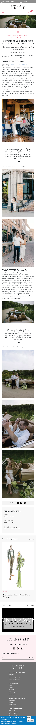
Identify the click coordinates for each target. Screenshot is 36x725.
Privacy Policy (12, 695)
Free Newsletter (6, 658)
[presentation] (5, 567)
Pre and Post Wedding (18, 37)
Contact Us (11, 689)
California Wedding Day (14, 712)
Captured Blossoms (9, 517)
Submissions (12, 701)
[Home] (18, 7)
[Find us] (14, 649)
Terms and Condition (14, 693)
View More (30, 605)
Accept (28, 717)
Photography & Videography (17, 35)
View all (31, 539)
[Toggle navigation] (3, 12)
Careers (11, 687)
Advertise (11, 702)
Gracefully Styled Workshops (12, 528)
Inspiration (11, 674)
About (10, 686)
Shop (10, 691)
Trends (10, 676)
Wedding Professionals (14, 678)
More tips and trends (18, 626)
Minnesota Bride (13, 714)
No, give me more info (11, 723)
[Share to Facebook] (18, 503)
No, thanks (30, 720)
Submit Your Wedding (14, 680)
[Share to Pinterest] (21, 503)
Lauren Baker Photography (19, 64)
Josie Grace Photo (9, 522)
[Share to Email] (25, 503)
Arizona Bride (12, 710)
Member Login (12, 704)
